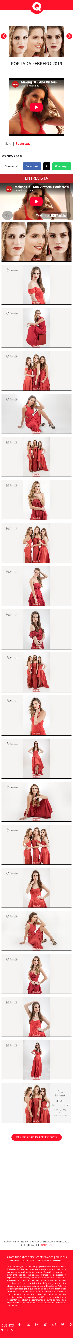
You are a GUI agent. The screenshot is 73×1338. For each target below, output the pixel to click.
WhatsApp (61, 166)
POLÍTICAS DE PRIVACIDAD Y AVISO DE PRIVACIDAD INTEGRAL (38, 1259)
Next (69, 36)
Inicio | (8, 143)
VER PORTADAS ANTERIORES (36, 1137)
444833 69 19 (24, 1241)
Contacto (46, 1245)
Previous (4, 36)
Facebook (32, 166)
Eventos (23, 143)
